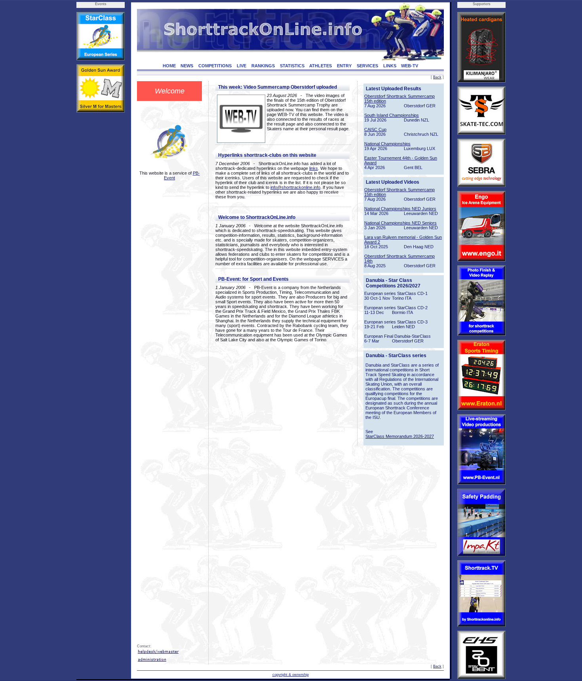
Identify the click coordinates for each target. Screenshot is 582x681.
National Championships (387, 143)
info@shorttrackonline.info (295, 187)
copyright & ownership (290, 675)
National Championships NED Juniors (400, 208)
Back (437, 77)
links (313, 168)
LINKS (389, 65)
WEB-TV (409, 65)
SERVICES (367, 65)
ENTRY (344, 65)
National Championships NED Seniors (400, 223)
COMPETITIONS (215, 65)
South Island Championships (391, 115)
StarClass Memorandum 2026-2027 (399, 436)
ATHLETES (320, 65)
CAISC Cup (375, 129)
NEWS (187, 65)
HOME (169, 65)
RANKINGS (263, 65)
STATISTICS (292, 65)
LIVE (241, 65)
